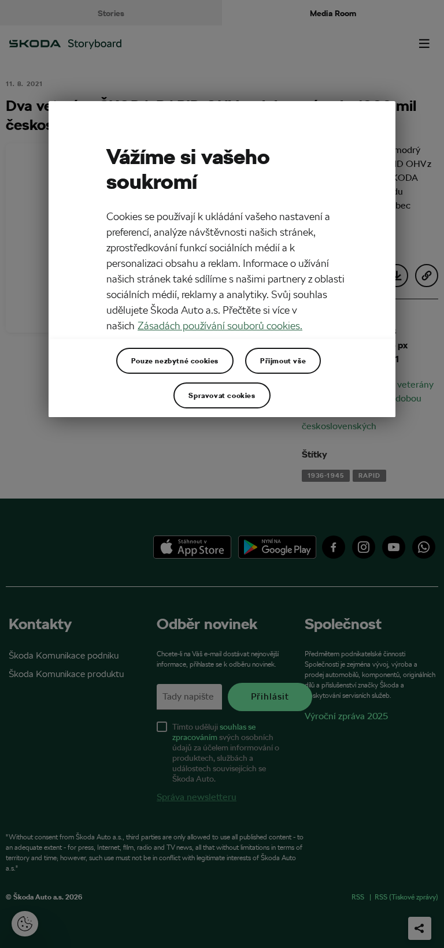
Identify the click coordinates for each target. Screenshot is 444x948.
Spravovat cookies (221, 395)
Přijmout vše (283, 360)
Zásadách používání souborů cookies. (220, 325)
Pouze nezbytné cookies (175, 360)
